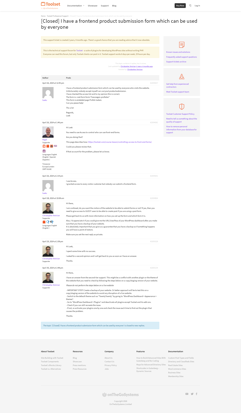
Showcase (92, 5)
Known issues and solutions (178, 52)
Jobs (107, 369)
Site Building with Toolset (52, 358)
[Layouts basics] (44, 146)
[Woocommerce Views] (44, 150)
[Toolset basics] (48, 146)
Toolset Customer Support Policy (180, 114)
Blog (114, 5)
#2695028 (154, 241)
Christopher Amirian (135, 69)
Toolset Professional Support (57, 16)
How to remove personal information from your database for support (181, 129)
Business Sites (174, 372)
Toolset (50, 5)
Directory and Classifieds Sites (181, 361)
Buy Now (180, 5)
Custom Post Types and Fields (181, 358)
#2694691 (154, 175)
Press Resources (79, 369)
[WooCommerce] (55, 146)
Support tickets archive (176, 61)
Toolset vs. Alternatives (51, 369)
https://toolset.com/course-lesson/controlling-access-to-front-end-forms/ (120, 142)
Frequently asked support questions (181, 57)
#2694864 (154, 198)
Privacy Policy (111, 365)
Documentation (74, 5)
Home (43, 16)
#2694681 (154, 122)
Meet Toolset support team (177, 91)
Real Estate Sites (175, 365)
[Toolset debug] (51, 146)
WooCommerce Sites (177, 369)
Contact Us (109, 361)
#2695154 (154, 267)
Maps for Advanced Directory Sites (151, 364)
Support (105, 5)
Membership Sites (175, 376)
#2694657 (154, 83)
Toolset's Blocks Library (51, 365)
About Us (108, 358)
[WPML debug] (51, 221)
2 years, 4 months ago (144, 66)
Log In (197, 5)
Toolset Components (50, 361)
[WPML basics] (48, 221)
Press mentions (79, 365)
